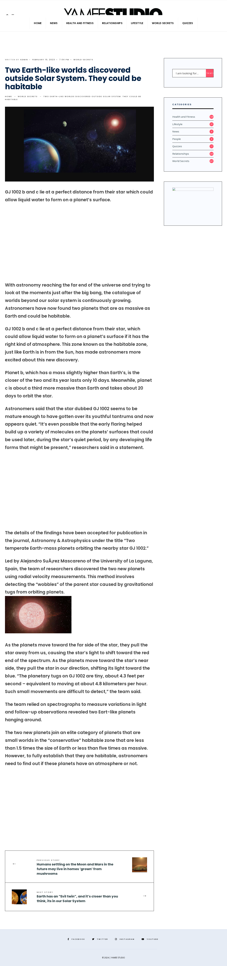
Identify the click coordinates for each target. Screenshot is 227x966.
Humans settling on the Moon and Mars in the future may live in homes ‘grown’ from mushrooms (75, 867)
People (176, 139)
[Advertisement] (79, 242)
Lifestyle (137, 23)
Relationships (112, 23)
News (53, 23)
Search (210, 73)
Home (38, 23)
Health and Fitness (80, 23)
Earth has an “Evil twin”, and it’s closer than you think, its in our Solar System (77, 897)
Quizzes (187, 23)
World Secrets (163, 23)
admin (24, 59)
